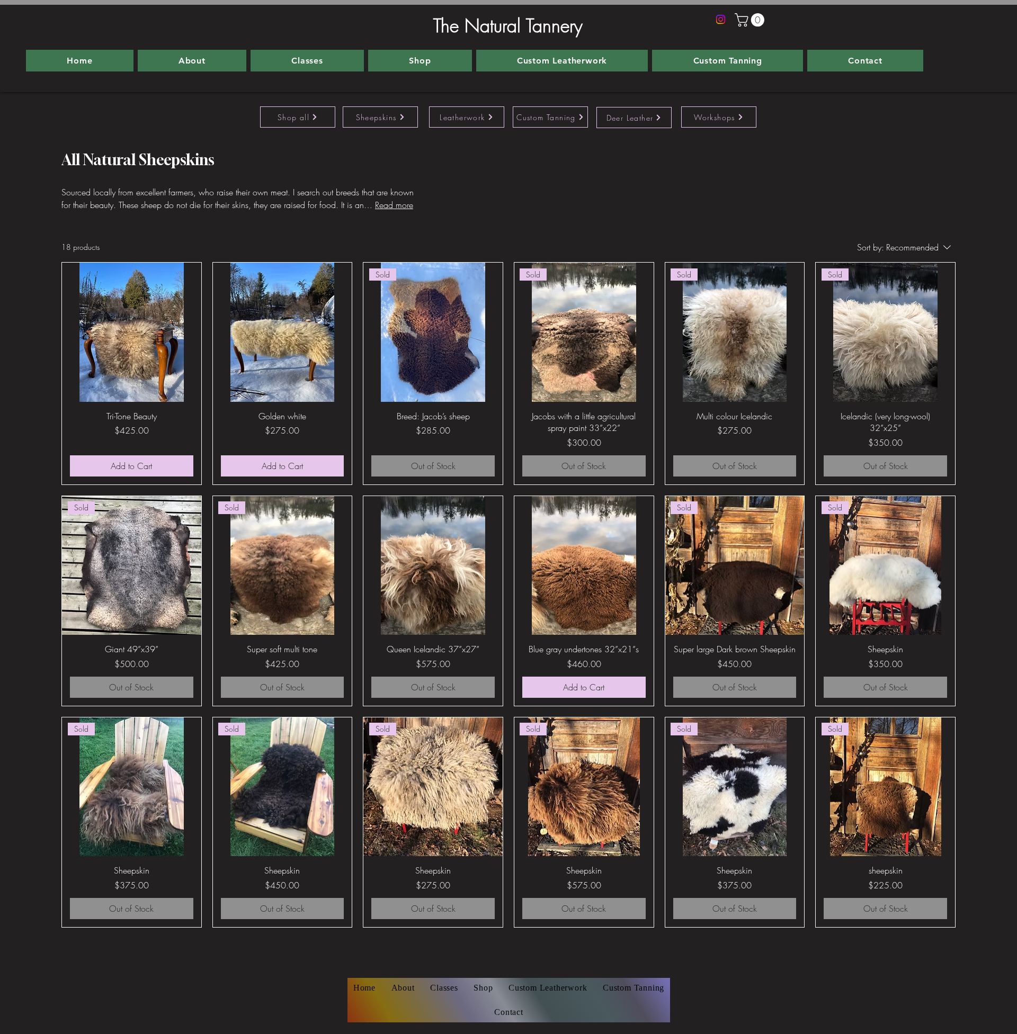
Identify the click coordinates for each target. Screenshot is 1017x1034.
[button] (751, 19)
